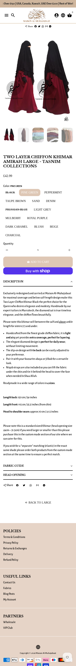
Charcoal (13, 235)
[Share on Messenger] (50, 26)
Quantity (8, 243)
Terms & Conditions (14, 537)
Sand (36, 201)
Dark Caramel (16, 226)
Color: (12, 186)
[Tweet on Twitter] (39, 26)
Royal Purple (37, 218)
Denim (50, 201)
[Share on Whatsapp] (43, 26)
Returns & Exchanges (15, 548)
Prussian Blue (16, 209)
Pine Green (29, 192)
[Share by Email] (46, 26)
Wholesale (9, 622)
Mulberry (13, 218)
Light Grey (42, 209)
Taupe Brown (15, 201)
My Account (9, 599)
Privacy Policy (10, 542)
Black (10, 192)
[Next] (69, 79)
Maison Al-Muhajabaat (46, 653)
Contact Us (9, 582)
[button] (38, 281)
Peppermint (53, 192)
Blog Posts (9, 593)
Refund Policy (10, 559)
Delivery (8, 554)
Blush (39, 226)
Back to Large (38, 502)
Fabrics (7, 588)
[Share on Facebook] (35, 26)
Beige (54, 226)
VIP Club (8, 628)
